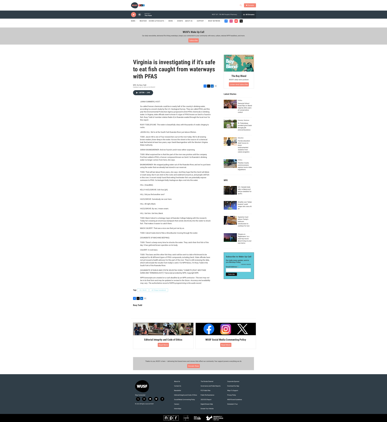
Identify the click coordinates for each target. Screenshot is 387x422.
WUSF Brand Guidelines (234, 399)
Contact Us (177, 386)
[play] (133, 14)
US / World (143, 290)
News (133, 21)
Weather (143, 21)
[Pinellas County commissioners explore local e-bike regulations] (230, 163)
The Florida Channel (207, 381)
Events (180, 21)
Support (200, 21)
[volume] (139, 14)
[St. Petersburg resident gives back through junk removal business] (230, 124)
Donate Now (193, 366)
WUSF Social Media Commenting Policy (225, 339)
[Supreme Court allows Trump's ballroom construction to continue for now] (230, 220)
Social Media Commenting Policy (184, 399)
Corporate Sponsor (233, 381)
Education (240, 138)
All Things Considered (159, 290)
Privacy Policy (231, 395)
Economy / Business (243, 120)
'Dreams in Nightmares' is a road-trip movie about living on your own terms (244, 238)
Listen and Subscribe (239, 84)
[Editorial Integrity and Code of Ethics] (163, 329)
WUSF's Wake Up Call (193, 32)
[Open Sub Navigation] (137, 21)
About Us (177, 381)
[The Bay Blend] (239, 63)
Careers (176, 404)
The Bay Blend (238, 75)
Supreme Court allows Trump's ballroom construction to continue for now (244, 221)
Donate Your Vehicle (207, 408)
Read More (163, 345)
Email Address (232, 267)
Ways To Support (232, 390)
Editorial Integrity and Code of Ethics (163, 339)
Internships (177, 408)
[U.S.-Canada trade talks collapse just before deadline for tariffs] (230, 190)
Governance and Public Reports (211, 386)
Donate (251, 5)
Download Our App (233, 386)
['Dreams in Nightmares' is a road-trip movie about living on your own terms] (230, 237)
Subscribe (193, 40)
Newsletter (177, 390)
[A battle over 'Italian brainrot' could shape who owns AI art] (230, 205)
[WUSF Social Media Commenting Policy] (226, 329)
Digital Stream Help (207, 404)
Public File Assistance (207, 395)
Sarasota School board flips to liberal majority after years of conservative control (245, 107)
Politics (240, 100)
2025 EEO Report (206, 399)
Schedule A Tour (232, 404)
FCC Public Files (205, 390)
